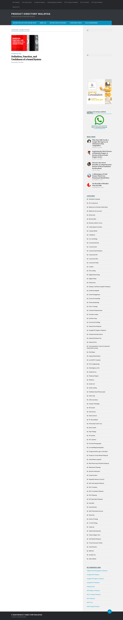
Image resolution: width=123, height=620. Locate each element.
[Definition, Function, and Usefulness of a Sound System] (27, 43)
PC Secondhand (93, 419)
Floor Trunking (93, 306)
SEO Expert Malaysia (97, 2)
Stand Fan (91, 515)
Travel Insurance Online (95, 543)
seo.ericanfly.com (100, 128)
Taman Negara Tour (94, 535)
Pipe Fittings (92, 431)
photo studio (92, 427)
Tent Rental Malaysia (95, 539)
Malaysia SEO (16, 7)
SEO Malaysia (16, 2)
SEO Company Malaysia (94, 594)
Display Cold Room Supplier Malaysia (99, 286)
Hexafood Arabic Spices (96, 334)
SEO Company (93, 487)
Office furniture (93, 400)
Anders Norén (21, 617)
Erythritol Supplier (94, 290)
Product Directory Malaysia (30, 14)
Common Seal (93, 247)
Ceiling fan (92, 235)
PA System (92, 407)
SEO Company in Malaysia (71, 2)
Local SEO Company (94, 360)
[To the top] (110, 611)
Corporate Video (76, 23)
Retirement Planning (94, 467)
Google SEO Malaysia (93, 582)
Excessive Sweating (94, 298)
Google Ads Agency (39, 2)
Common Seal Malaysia (95, 251)
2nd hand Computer (94, 199)
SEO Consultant (84, 2)
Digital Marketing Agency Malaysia (97, 570)
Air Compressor (93, 203)
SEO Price (90, 602)
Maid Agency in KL (94, 368)
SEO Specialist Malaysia (96, 499)
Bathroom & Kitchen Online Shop (24, 23)
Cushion (91, 266)
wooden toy (92, 555)
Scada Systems (93, 475)
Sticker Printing (93, 519)
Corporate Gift (93, 254)
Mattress (91, 380)
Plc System (92, 435)
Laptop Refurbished (94, 356)
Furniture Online (93, 314)
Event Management (94, 294)
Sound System (16, 53)
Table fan (91, 527)
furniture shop (93, 318)
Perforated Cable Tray (95, 423)
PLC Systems (92, 439)
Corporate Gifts (93, 258)
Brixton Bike (92, 219)
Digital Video (92, 278)
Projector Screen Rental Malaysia (98, 455)
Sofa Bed (91, 503)
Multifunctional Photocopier (97, 392)
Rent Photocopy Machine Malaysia (99, 463)
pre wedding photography (96, 447)
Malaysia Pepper (94, 376)
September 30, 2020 (17, 62)
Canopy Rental (93, 231)
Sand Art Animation (94, 471)
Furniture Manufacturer (95, 310)
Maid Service (92, 372)
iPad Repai (92, 352)
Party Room (92, 411)
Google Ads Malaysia (93, 574)
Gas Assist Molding (94, 322)
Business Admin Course (95, 223)
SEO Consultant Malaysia (96, 491)
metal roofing (93, 388)
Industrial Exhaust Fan (95, 338)
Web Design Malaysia (93, 606)
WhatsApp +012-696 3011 (99, 125)
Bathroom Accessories (58, 23)
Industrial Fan (93, 342)
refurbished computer (95, 459)
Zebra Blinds (92, 559)
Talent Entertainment (95, 531)
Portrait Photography (95, 443)
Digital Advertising (94, 274)
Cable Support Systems (95, 227)
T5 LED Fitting (93, 523)
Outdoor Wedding (94, 403)
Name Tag (43, 23)
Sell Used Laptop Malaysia (96, 483)
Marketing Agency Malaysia (55, 2)
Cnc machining (93, 239)
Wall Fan (91, 551)
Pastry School (93, 415)
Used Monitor (93, 547)
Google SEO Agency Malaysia (97, 330)
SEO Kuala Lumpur (27, 2)
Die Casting (92, 270)
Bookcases (92, 215)
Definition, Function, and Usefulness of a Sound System (26, 58)
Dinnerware (92, 282)
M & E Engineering (91, 23)
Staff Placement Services (96, 511)
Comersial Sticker (94, 243)
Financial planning (94, 302)
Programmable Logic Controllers (98, 451)
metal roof (92, 384)
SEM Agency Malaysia (93, 590)
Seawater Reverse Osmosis (96, 479)
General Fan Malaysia (95, 326)
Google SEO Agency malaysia (95, 578)
